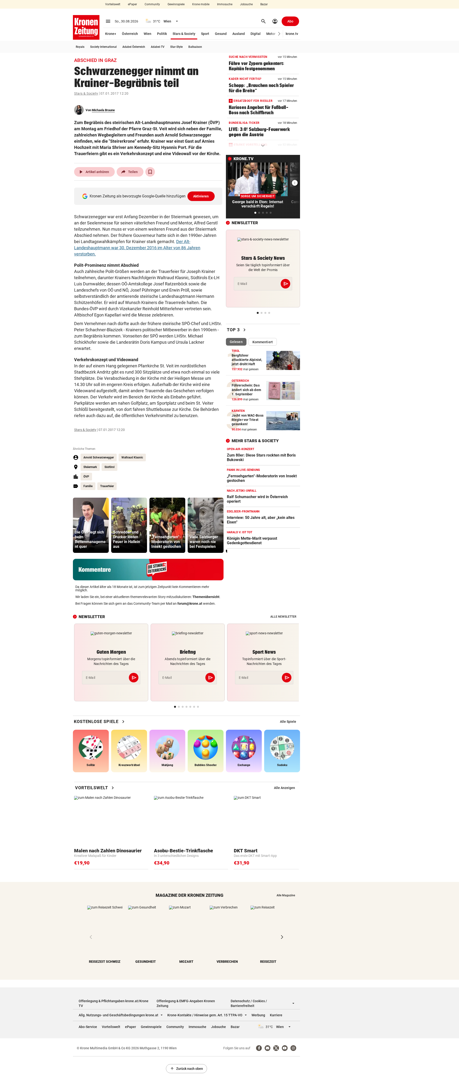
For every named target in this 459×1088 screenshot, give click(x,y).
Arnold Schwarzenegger (98, 457)
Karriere (276, 1015)
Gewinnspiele (176, 4)
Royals (80, 47)
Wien (147, 34)
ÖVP (86, 476)
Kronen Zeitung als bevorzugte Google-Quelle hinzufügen (149, 196)
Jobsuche (246, 4)
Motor (270, 34)
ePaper (132, 4)
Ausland (238, 34)
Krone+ (110, 34)
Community (152, 4)
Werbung (258, 1015)
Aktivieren (201, 196)
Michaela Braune (103, 110)
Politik (162, 34)
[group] (91, 525)
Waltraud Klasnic (132, 457)
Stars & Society (184, 34)
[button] (279, 34)
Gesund (221, 34)
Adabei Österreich (133, 47)
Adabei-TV (157, 47)
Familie (88, 486)
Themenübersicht (205, 597)
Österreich (130, 34)
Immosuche (224, 4)
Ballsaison (195, 47)
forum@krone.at (189, 603)
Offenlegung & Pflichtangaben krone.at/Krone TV (113, 1003)
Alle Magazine (286, 895)
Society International (103, 47)
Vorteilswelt (112, 4)
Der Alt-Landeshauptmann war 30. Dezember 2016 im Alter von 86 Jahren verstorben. (137, 247)
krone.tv (292, 34)
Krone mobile (200, 4)
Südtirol (109, 467)
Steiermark (90, 467)
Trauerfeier (107, 486)
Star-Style (176, 47)
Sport (205, 34)
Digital (256, 34)
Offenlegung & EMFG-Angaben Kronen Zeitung (186, 1003)
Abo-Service (88, 1027)
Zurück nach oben (186, 1068)
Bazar (264, 4)
